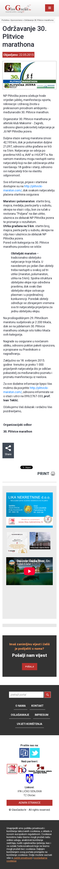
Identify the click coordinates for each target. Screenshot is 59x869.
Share (8, 454)
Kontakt (37, 705)
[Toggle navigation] (49, 8)
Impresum (41, 714)
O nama (20, 705)
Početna (5, 20)
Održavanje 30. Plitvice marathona (38, 20)
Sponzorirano (16, 20)
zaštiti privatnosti (22, 857)
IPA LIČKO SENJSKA (30, 791)
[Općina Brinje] (29, 778)
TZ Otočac (29, 795)
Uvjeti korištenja (29, 723)
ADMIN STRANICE (29, 802)
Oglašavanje (20, 714)
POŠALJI (29, 666)
